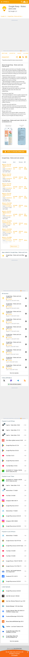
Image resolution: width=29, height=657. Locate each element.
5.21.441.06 (9, 188)
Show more (14, 246)
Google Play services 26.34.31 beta (14, 545)
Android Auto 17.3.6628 (11, 490)
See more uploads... (14, 373)
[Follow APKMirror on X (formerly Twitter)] (4, 381)
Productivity (5, 57)
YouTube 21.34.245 (10, 556)
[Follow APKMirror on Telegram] (18, 381)
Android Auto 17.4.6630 (11, 511)
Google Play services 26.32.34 (13, 516)
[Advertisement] (14, 35)
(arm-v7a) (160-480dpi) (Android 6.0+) (7, 176)
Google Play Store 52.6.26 (12, 450)
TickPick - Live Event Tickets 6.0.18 (14, 626)
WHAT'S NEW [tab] (4, 53)
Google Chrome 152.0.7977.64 (13, 540)
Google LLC (13, 11)
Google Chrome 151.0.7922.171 (13, 566)
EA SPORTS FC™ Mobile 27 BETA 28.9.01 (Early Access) (14, 471)
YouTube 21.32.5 (10, 455)
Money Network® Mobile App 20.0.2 (14, 621)
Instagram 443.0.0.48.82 (12, 521)
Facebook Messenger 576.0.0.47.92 (14, 616)
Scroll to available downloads (15, 151)
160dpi (25, 206)
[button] (17, 57)
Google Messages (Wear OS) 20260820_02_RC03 (13, 631)
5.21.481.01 (9, 169)
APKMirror (6, 2)
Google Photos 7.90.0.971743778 (14, 561)
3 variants (9, 299)
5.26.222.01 (9, 224)
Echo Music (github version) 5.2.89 (14, 440)
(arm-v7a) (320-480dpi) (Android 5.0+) (7, 213)
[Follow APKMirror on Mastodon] (11, 381)
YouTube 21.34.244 (10, 551)
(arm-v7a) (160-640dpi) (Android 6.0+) (7, 195)
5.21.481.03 (9, 206)
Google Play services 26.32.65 (13, 581)
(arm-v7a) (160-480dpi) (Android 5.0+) (7, 166)
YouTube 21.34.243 (10, 495)
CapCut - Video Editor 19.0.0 (13, 435)
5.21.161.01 (9, 215)
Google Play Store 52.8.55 (12, 460)
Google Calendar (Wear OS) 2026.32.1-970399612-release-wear (15, 611)
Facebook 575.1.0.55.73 (11, 576)
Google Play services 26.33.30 (13, 526)
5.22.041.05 (9, 178)
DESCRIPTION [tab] (12, 53)
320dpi (25, 224)
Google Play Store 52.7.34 (12, 445)
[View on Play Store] (20, 57)
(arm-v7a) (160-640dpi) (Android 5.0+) (7, 185)
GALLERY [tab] (19, 53)
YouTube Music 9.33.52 (11, 465)
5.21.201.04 (9, 232)
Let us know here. (18, 648)
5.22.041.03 (9, 197)
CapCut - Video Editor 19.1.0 (13, 430)
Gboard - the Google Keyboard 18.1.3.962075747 (13, 571)
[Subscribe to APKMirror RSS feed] (25, 381)
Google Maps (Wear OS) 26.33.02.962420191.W (12, 636)
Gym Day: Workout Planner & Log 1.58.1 (15, 601)
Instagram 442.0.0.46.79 (12, 500)
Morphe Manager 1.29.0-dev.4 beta (14, 606)
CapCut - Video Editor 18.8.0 (13, 425)
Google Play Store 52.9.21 (12, 505)
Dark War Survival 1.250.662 (12, 596)
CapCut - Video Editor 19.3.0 (13, 485)
